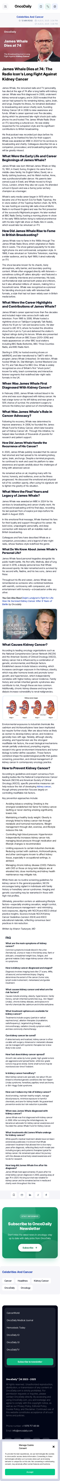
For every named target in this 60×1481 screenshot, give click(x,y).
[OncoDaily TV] (46, 1441)
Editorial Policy (40, 1462)
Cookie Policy (24, 1467)
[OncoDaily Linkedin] (8, 1441)
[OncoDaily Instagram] (36, 1441)
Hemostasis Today (16, 1327)
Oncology (25, 1287)
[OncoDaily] (23, 6)
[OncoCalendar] (55, 6)
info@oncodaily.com (23, 1430)
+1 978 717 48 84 (30, 1425)
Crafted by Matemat (30, 1474)
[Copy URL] (14, 1195)
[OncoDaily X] (17, 1441)
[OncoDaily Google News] (36, 1451)
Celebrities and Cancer (30, 16)
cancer (8, 1280)
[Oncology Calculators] (41, 6)
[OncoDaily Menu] (5, 6)
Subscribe (28, 1247)
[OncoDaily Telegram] (17, 1451)
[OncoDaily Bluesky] (27, 1451)
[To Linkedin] (30, 1195)
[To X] (38, 1195)
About (15, 1462)
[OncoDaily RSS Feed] (46, 1451)
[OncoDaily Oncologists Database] (48, 6)
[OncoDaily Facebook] (27, 1441)
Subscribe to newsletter (30, 1361)
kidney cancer (44, 786)
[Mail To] (22, 1195)
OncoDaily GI (13, 1342)
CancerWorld (13, 1312)
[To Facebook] (46, 1195)
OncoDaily (9, 1287)
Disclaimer (37, 1467)
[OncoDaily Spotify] (8, 1451)
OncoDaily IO (13, 1335)
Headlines (23, 1280)
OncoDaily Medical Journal (20, 1320)
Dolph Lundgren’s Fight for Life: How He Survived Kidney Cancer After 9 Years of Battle (28, 601)
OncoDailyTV (13, 1349)
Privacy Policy (26, 1462)
